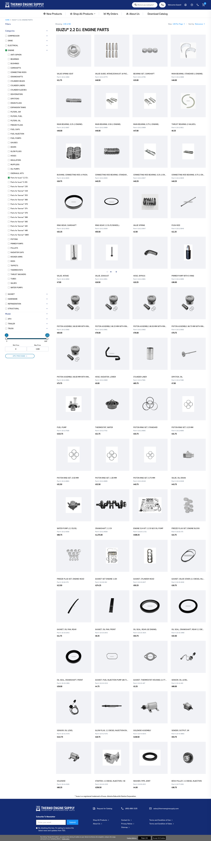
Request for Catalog (104, 808)
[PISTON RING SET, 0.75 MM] (150, 451)
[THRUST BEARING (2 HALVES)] (188, 98)
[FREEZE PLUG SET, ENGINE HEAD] (73, 552)
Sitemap (124, 827)
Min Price (16, 345)
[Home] (24, 4)
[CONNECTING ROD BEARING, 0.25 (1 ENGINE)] (150, 148)
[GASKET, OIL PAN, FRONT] (111, 603)
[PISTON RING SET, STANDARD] (150, 401)
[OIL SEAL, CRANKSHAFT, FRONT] (73, 653)
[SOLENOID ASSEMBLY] (150, 704)
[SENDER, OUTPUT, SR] (188, 704)
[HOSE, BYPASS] (150, 249)
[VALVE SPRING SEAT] (73, 47)
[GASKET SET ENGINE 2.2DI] (111, 552)
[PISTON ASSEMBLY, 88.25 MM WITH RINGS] (111, 300)
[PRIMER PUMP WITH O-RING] (188, 249)
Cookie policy (65, 839)
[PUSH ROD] (188, 199)
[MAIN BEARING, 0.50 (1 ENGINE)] (111, 98)
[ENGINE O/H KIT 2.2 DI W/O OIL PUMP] (150, 502)
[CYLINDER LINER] (150, 350)
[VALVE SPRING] (150, 199)
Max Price (37, 345)
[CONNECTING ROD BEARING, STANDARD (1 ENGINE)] (111, 148)
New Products (54, 13)
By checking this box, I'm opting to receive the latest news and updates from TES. (56, 829)
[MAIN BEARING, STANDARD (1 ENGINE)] (188, 47)
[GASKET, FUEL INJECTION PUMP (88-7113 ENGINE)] (111, 653)
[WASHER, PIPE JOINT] (150, 754)
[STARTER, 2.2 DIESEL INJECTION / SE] (111, 754)
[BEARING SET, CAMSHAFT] (150, 47)
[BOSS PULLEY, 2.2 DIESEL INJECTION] (188, 754)
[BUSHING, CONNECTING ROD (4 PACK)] (73, 148)
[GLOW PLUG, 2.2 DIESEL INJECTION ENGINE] (111, 704)
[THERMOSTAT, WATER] (111, 401)
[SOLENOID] (73, 754)
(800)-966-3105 (131, 808)
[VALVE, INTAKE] (73, 249)
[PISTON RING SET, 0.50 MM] (73, 451)
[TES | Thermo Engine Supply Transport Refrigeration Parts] (55, 808)
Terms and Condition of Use (160, 820)
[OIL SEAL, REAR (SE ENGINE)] (150, 603)
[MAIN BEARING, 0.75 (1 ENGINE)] (150, 98)
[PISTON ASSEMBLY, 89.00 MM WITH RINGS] (73, 350)
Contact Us (125, 820)
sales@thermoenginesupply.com (166, 808)
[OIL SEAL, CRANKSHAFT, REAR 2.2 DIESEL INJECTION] (188, 603)
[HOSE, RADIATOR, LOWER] (111, 350)
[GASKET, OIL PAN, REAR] (73, 603)
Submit (72, 822)
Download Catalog (157, 13)
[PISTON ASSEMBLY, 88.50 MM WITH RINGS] (150, 300)
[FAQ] (192, 5)
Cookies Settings (132, 838)
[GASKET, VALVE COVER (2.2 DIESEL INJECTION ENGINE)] (188, 552)
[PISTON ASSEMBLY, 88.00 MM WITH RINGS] (73, 300)
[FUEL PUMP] (73, 401)
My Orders (112, 13)
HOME (7, 20)
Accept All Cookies (159, 838)
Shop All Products (83, 13)
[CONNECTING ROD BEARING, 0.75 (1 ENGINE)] (188, 148)
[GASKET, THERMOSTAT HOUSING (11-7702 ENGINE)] (150, 653)
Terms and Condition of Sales (160, 824)
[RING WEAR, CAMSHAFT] (73, 199)
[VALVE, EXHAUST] (111, 249)
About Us (96, 824)
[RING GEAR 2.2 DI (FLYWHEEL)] (111, 199)
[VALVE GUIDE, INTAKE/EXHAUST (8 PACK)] (111, 47)
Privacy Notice (126, 824)
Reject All (144, 838)
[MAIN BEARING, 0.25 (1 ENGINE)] (73, 98)
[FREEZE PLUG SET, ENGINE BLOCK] (188, 502)
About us (134, 13)
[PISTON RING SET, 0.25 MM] (188, 401)
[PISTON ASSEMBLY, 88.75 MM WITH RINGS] (188, 300)
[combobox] (144, 4)
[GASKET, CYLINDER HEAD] (150, 552)
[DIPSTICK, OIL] (188, 350)
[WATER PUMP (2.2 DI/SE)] (73, 502)
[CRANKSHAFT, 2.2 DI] (111, 502)
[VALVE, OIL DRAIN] (188, 451)
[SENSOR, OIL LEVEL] (188, 653)
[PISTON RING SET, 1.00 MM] (111, 451)
